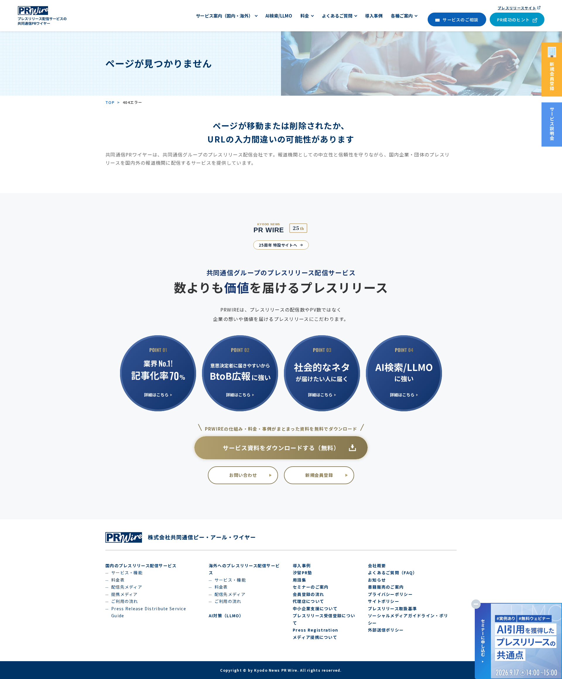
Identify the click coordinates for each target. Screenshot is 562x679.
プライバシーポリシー (390, 594)
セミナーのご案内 (310, 587)
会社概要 (377, 565)
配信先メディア (126, 587)
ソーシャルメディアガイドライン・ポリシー (408, 619)
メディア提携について (315, 637)
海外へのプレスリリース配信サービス (244, 569)
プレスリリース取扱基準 (392, 608)
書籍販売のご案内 (386, 587)
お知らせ (377, 580)
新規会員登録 (319, 475)
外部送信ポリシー (386, 630)
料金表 (118, 580)
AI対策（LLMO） (226, 615)
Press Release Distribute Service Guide (148, 612)
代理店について (308, 601)
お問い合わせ (243, 475)
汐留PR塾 (302, 572)
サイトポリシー (383, 601)
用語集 (299, 580)
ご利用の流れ (124, 601)
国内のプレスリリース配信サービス (141, 565)
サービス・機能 (127, 572)
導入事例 (302, 565)
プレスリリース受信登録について (324, 619)
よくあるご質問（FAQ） (392, 572)
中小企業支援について (315, 608)
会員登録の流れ (308, 594)
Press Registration (315, 630)
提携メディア (124, 594)
